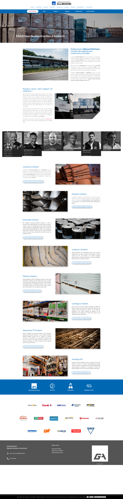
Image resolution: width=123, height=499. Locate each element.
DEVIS (44, 11)
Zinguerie (45, 7)
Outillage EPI (89, 7)
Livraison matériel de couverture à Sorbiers (33, 181)
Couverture (39, 7)
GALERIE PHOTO (78, 11)
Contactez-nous (49, 119)
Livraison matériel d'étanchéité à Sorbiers (33, 237)
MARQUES (67, 11)
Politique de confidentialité (100, 497)
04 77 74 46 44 (32, 11)
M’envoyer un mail (68, 156)
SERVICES (56, 11)
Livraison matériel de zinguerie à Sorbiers (82, 206)
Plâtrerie (66, 7)
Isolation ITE (60, 7)
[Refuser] (121, 497)
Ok (87, 497)
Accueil (32, 7)
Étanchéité (52, 7)
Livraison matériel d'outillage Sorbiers (81, 372)
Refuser (91, 497)
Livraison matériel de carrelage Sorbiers (81, 318)
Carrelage (73, 7)
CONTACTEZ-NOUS (90, 11)
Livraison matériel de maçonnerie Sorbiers (33, 346)
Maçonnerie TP (80, 7)
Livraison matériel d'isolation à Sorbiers (81, 262)
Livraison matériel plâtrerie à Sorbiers (32, 291)
